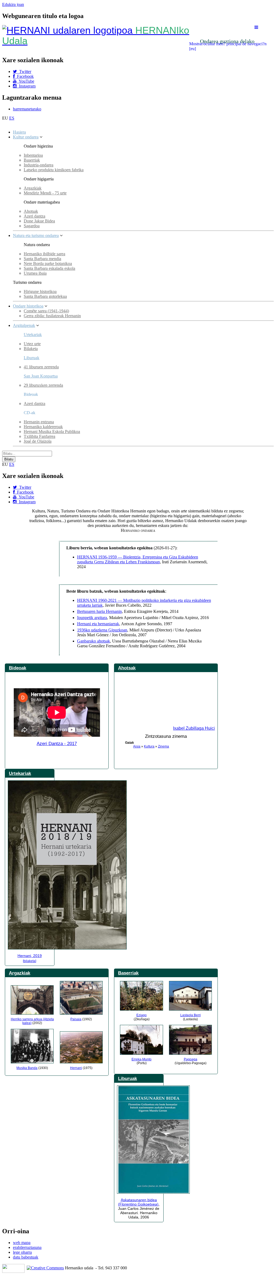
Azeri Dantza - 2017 (57, 743)
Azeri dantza (34, 216)
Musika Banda (26, 1068)
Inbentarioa (33, 155)
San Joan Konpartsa (41, 376)
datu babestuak (25, 1257)
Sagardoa (32, 225)
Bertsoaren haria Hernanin (99, 611)
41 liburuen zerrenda (41, 367)
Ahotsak (31, 211)
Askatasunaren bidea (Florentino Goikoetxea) (138, 1202)
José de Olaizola (37, 441)
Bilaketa (31, 348)
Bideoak (17, 667)
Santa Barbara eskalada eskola (49, 268)
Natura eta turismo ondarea (36, 235)
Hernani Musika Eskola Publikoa (52, 431)
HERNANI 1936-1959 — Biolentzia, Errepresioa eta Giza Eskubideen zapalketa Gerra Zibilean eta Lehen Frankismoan (137, 559)
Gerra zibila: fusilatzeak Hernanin (52, 315)
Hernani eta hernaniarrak (98, 623)
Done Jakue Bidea (39, 221)
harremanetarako (27, 109)
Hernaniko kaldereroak (43, 426)
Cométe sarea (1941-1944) (46, 311)
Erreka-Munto (141, 1059)
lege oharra (22, 1252)
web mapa (21, 1242)
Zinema (163, 746)
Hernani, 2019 (30, 955)
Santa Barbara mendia (42, 258)
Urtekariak (33, 334)
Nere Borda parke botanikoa (48, 263)
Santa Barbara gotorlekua (45, 296)
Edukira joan (13, 4)
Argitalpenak (24, 325)
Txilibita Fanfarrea (39, 436)
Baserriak (32, 160)
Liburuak (31, 357)
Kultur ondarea (26, 137)
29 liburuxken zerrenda (43, 385)
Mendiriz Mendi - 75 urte (45, 193)
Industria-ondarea (38, 165)
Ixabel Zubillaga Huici (194, 728)
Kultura (149, 746)
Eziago (141, 1015)
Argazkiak (33, 188)
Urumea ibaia (35, 273)
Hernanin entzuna (39, 422)
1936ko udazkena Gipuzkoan (102, 630)
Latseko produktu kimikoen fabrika (54, 169)
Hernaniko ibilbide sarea (44, 253)
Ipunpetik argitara (92, 617)
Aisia (136, 746)
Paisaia (75, 1019)
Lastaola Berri (190, 1015)
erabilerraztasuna (27, 1247)
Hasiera (19, 132)
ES (11, 118)
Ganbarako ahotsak (93, 641)
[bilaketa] (29, 961)
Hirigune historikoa (40, 291)
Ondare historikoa (28, 306)
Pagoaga (190, 1059)
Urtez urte (32, 343)
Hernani (76, 1068)
